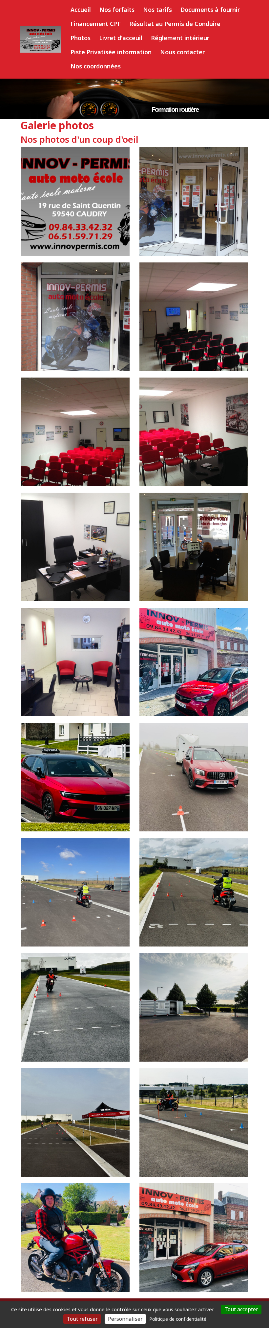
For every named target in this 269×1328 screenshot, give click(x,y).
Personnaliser (125, 1318)
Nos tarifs (157, 9)
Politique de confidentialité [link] (177, 1319)
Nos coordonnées (96, 66)
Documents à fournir (210, 9)
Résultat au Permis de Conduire (174, 24)
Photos (81, 38)
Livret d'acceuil (120, 38)
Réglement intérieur (180, 38)
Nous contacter (182, 52)
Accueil (81, 9)
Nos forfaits (116, 9)
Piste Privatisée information (111, 52)
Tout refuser (82, 1318)
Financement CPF (96, 24)
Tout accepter (241, 1309)
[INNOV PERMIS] (40, 39)
